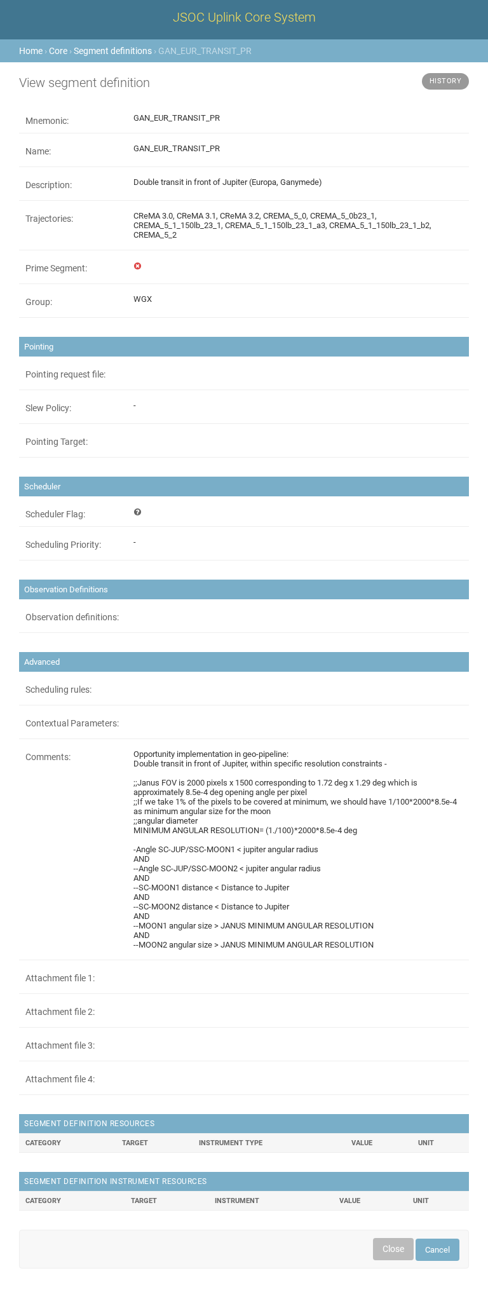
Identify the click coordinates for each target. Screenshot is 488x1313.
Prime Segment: (56, 268)
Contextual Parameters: (72, 723)
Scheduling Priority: (63, 545)
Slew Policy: (48, 408)
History (446, 81)
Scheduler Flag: (55, 514)
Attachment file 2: (60, 1012)
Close (393, 1249)
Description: (48, 185)
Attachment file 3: (60, 1045)
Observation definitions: (72, 617)
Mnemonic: (47, 121)
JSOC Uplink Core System (244, 17)
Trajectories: (49, 219)
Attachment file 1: (60, 978)
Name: (38, 151)
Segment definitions (113, 51)
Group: (38, 302)
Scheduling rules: (58, 689)
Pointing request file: (65, 374)
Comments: (48, 757)
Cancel (437, 1250)
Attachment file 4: (60, 1079)
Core (58, 51)
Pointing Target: (56, 442)
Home (31, 51)
